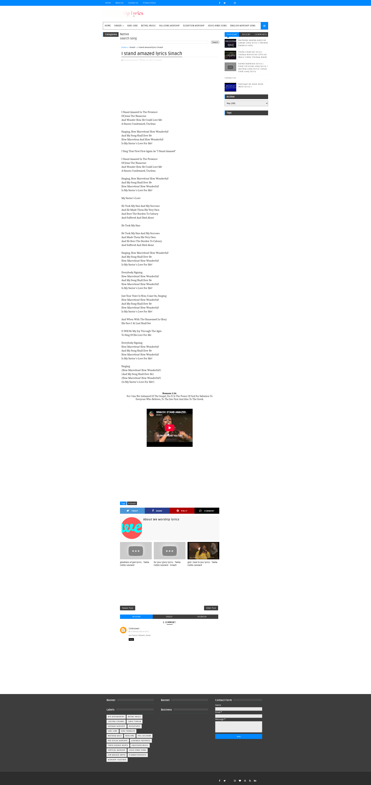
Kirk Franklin (128, 731)
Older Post (211, 608)
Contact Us (133, 3)
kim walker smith (116, 755)
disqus (169, 616)
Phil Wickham (144, 736)
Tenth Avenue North (118, 745)
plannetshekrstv (137, 755)
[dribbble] (245, 780)
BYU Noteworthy (116, 717)
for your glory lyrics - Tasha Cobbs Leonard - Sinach (167, 563)
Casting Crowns (116, 721)
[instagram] (235, 3)
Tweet (134, 511)
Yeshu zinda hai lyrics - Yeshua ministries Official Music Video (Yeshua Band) (252, 54)
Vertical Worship (116, 750)
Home (108, 3)
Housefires (134, 726)
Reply (131, 639)
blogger (136, 616)
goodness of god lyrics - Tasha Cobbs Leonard (134, 563)
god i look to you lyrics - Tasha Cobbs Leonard (202, 563)
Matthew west (115, 736)
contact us (230, 78)
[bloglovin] (240, 780)
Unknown (134, 628)
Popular (232, 34)
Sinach (132, 47)
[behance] (255, 780)
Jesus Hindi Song (217, 25)
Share (159, 511)
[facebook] (219, 3)
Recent (246, 34)
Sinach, (159, 60)
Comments (261, 34)
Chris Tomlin (134, 721)
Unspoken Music (140, 745)
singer (118, 25)
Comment (209, 511)
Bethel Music (148, 25)
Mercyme (129, 736)
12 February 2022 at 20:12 (139, 631)
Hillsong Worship (169, 25)
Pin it (184, 511)
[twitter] (224, 3)
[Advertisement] (169, 86)
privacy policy (149, 3)
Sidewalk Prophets (141, 741)
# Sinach (132, 503)
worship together (117, 760)
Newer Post (127, 608)
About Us (119, 3)
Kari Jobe (132, 25)
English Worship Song (242, 25)
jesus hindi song (137, 750)
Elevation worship (193, 25)
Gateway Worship (116, 726)
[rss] (250, 780)
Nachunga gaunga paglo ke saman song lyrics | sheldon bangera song (253, 43)
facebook (202, 616)
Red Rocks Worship (118, 741)
